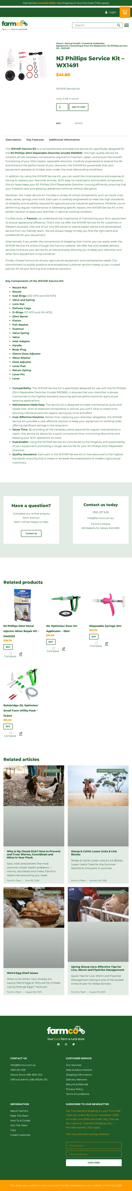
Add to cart (78, 107)
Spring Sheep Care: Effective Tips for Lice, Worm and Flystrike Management (97, 968)
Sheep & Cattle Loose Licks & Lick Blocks (94, 853)
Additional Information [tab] (64, 139)
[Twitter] (73, 1044)
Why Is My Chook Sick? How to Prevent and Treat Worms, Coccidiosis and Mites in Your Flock (33, 854)
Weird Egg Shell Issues (22, 973)
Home (59, 43)
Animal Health (72, 43)
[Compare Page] (21, 654)
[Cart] (125, 12)
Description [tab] (13, 139)
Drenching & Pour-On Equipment (88, 45)
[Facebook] (58, 1044)
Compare (9, 656)
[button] (126, 25)
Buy (8, 646)
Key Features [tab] (35, 139)
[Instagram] (66, 1044)
